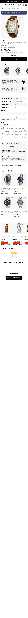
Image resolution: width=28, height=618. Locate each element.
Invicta (11, 165)
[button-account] (21, 5)
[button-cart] (26, 5)
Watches (7, 165)
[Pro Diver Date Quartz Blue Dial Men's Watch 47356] (25, 198)
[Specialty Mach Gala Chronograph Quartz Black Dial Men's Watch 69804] (12, 198)
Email (6, 159)
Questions (11, 248)
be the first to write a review (14, 277)
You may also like (6, 64)
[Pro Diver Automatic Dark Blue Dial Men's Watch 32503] (12, 175)
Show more (4, 138)
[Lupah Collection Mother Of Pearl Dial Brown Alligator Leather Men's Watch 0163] (24, 17)
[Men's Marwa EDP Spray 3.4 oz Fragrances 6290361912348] (23, 224)
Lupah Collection (17, 165)
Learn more (4, 83)
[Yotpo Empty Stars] (4, 47)
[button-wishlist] (23, 5)
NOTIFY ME (14, 59)
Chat (9, 159)
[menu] (2, 5)
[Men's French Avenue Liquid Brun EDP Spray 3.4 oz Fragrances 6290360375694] (11, 224)
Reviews (4, 248)
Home (3, 165)
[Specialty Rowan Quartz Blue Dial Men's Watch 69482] (25, 175)
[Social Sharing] (21, 17)
